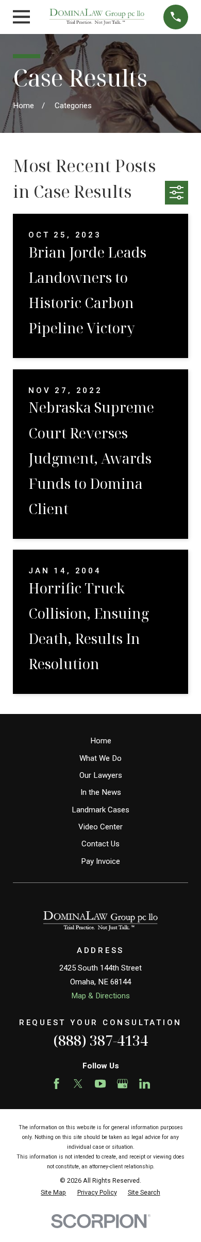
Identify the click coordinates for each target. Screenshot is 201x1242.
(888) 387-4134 (100, 1040)
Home (100, 740)
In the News (100, 792)
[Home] (96, 17)
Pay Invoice (100, 861)
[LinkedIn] (144, 1083)
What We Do (100, 758)
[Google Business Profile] (122, 1083)
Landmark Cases (100, 809)
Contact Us (100, 843)
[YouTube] (100, 1083)
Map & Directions (100, 995)
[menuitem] (53, 1193)
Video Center (100, 826)
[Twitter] (78, 1083)
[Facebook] (56, 1083)
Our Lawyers (100, 775)
